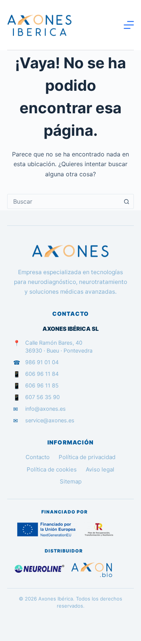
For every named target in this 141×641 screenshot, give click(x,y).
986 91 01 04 (42, 362)
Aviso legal (100, 469)
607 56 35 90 (42, 397)
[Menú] (129, 25)
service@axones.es (49, 420)
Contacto (38, 457)
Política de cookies (52, 469)
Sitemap (71, 481)
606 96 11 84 (42, 374)
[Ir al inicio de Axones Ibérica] (70, 251)
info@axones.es (45, 408)
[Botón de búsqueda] (126, 201)
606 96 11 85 (42, 385)
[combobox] (64, 201)
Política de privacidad (87, 457)
